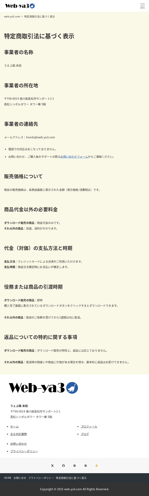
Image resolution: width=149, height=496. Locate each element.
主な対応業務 (18, 434)
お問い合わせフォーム (74, 156)
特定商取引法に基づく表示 (71, 478)
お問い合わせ (18, 444)
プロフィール (89, 426)
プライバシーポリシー (24, 451)
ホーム (14, 426)
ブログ (85, 434)
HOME (7, 478)
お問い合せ (20, 478)
